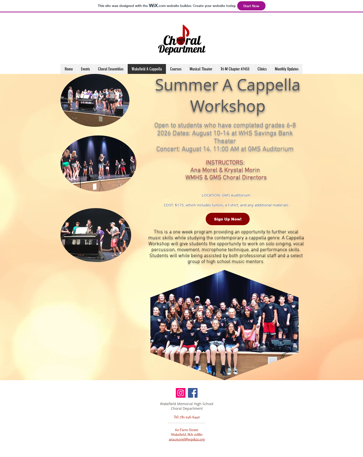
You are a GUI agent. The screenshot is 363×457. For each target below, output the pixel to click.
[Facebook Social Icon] (193, 393)
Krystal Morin (242, 170)
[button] (262, 69)
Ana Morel (204, 170)
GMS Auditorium (236, 195)
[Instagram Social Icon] (180, 393)
